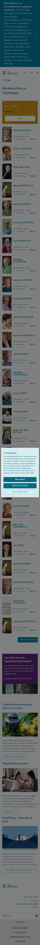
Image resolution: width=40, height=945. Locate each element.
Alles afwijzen (20, 479)
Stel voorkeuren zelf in (20, 492)
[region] (20, 472)
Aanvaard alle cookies (20, 485)
